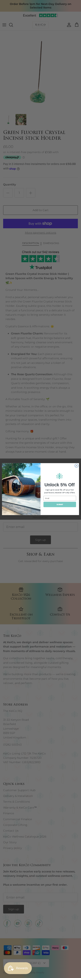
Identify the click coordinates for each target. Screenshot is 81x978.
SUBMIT (59, 504)
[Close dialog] (76, 465)
